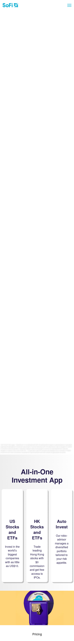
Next (70, 175)
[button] (68, 5)
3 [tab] (42, 69)
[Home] (10, 5)
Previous (3, 175)
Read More (37, 263)
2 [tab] (37, 69)
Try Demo (37, 328)
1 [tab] (32, 69)
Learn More (37, 61)
